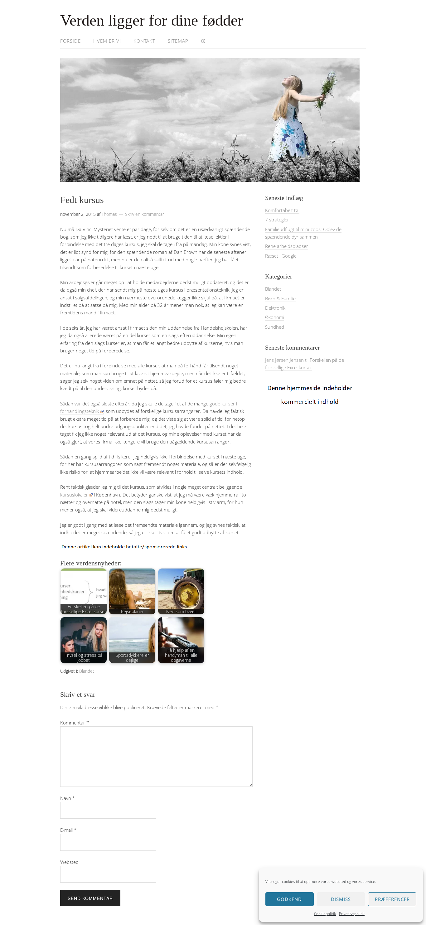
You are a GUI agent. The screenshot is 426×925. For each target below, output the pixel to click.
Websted (69, 862)
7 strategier (277, 219)
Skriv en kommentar (144, 214)
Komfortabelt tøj (282, 210)
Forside (70, 41)
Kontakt (144, 41)
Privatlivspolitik (352, 913)
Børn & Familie (280, 298)
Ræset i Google (281, 256)
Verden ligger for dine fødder (151, 20)
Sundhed (274, 327)
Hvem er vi (107, 41)
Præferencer (392, 899)
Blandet (86, 671)
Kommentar (74, 722)
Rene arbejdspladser (286, 246)
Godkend (289, 899)
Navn (67, 798)
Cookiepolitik (325, 913)
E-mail (68, 830)
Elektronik (275, 308)
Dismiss (341, 899)
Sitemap (178, 41)
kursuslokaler (74, 495)
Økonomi (274, 317)
